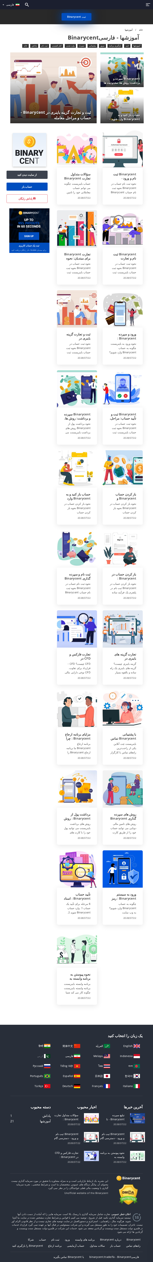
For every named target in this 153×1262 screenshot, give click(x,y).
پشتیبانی (92, 45)
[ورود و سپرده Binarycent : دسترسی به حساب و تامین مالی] (123, 309)
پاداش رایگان (25, 198)
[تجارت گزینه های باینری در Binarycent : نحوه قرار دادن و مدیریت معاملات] (123, 629)
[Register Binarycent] (28, 225)
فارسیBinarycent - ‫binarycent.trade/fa (114, 1257)
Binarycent (133, 1239)
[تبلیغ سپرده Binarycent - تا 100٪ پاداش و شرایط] (137, 1118)
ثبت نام (44, 45)
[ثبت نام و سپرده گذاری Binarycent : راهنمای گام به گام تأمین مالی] (77, 549)
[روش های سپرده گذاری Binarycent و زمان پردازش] (123, 789)
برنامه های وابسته (85, 1239)
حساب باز (27, 186)
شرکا (31, 1239)
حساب (42, 1239)
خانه (140, 29)
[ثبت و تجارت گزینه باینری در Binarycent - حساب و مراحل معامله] (77, 309)
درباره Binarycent (110, 1239)
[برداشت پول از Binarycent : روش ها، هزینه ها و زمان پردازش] (77, 789)
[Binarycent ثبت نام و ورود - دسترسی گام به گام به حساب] (123, 148)
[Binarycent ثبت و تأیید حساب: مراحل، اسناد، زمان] (123, 389)
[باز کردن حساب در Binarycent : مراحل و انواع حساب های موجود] (123, 549)
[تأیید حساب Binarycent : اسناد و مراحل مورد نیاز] (77, 869)
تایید (127, 45)
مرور (102, 45)
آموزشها (136, 45)
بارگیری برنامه (115, 45)
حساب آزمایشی (75, 1245)
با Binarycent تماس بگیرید (68, 1257)
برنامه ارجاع (55, 1245)
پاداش (34, 45)
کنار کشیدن (57, 45)
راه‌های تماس (133, 1245)
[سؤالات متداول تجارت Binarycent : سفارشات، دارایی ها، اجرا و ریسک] (77, 148)
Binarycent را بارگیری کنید (27, 1245)
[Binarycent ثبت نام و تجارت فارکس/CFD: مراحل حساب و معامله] (123, 229)
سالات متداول (97, 1245)
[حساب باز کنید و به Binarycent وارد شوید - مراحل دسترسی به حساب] (77, 469)
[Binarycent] (29, 165)
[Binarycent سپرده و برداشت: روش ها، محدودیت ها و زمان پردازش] (77, 389)
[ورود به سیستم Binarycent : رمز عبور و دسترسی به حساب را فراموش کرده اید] (123, 869)
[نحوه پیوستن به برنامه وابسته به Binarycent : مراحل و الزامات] (77, 949)
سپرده (81, 45)
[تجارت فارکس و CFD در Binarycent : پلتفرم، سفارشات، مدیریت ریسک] (77, 629)
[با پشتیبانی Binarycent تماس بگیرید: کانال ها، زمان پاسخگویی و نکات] (123, 709)
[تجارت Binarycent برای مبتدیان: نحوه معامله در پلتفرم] (77, 229)
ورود (67, 1239)
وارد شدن (70, 45)
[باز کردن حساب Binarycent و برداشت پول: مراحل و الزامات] (123, 469)
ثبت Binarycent (76, 16)
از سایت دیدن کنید (27, 174)
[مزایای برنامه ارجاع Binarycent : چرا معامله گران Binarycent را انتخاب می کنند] (77, 709)
